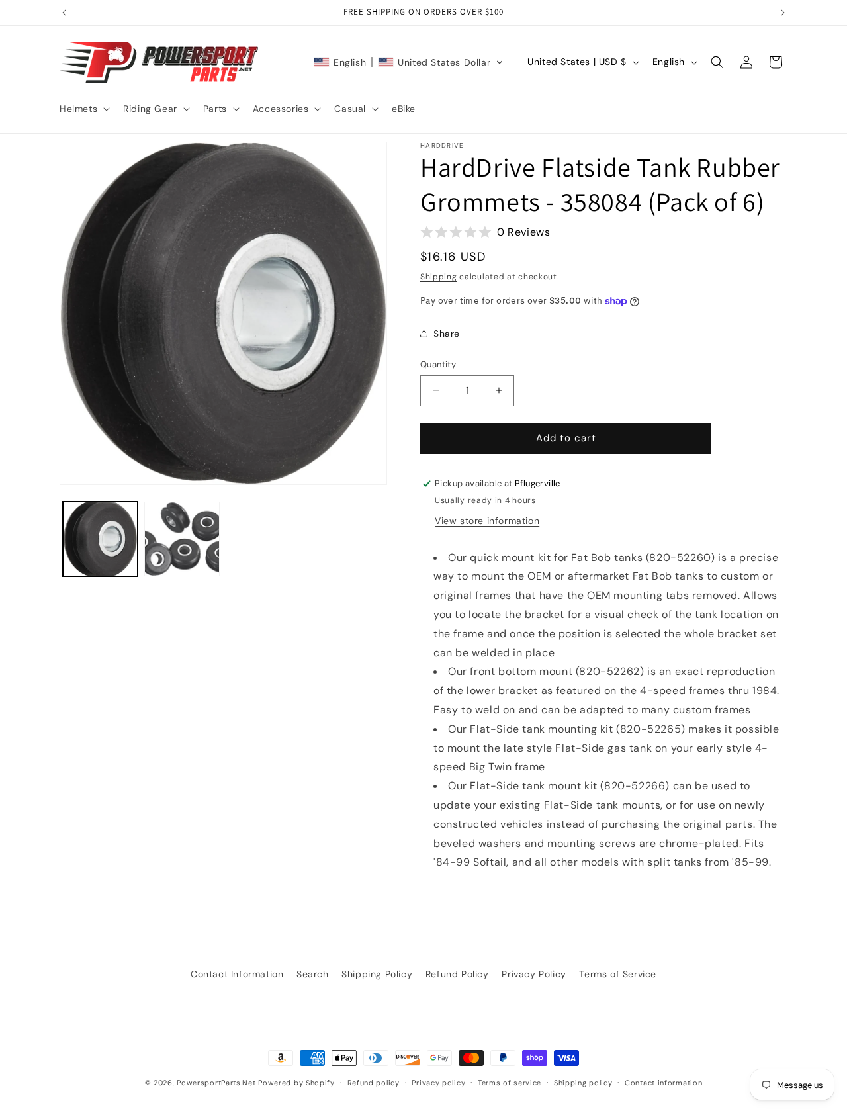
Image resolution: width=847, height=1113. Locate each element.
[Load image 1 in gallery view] (100, 539)
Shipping (438, 276)
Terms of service (509, 1082)
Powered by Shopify (296, 1082)
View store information (487, 521)
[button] (83, 108)
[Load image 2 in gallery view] (181, 539)
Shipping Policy (376, 974)
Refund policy (373, 1082)
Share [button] (446, 333)
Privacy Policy (534, 974)
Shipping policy (583, 1082)
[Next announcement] (782, 12)
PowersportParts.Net (216, 1082)
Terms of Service (617, 974)
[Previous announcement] (64, 12)
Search (312, 974)
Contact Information (237, 974)
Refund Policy (457, 974)
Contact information (663, 1082)
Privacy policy (438, 1082)
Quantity (438, 364)
